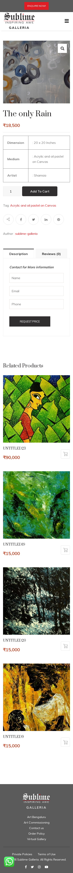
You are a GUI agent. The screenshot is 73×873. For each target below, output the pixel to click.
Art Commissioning (36, 822)
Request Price (30, 321)
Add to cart (39, 191)
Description (18, 254)
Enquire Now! (36, 5)
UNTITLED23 (14, 448)
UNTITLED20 (14, 640)
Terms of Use (47, 854)
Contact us (36, 828)
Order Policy (36, 833)
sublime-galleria (26, 234)
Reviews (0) (51, 254)
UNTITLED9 (13, 737)
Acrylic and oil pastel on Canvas (33, 205)
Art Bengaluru (36, 817)
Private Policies (22, 854)
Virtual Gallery (36, 839)
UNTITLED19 (14, 544)
